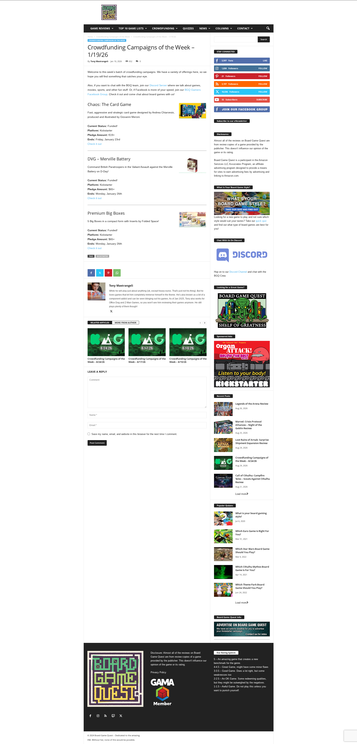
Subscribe (261, 99)
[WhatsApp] (117, 273)
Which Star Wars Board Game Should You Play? (252, 550)
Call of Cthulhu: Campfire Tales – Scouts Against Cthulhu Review (252, 479)
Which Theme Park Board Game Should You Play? (249, 586)
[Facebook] (91, 273)
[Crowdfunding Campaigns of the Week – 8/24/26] (106, 342)
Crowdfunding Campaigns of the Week (113, 36)
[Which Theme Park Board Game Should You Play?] (223, 590)
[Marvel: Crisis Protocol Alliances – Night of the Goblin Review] (223, 427)
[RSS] (106, 716)
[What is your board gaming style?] (223, 518)
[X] (100, 273)
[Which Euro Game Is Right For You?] (223, 536)
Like (265, 60)
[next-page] (205, 323)
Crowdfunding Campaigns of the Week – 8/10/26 (188, 360)
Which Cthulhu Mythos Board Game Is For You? (252, 568)
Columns (222, 28)
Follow (262, 68)
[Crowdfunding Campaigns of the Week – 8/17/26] (147, 342)
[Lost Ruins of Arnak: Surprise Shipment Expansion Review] (223, 445)
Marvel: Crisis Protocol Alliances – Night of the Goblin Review (248, 425)
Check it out (95, 143)
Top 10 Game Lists (131, 28)
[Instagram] (99, 716)
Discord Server (158, 85)
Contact (243, 28)
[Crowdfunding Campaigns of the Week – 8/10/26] (188, 342)
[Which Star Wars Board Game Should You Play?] (223, 554)
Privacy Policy (158, 672)
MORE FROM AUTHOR (125, 322)
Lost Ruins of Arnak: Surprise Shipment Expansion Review (252, 441)
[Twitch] (114, 716)
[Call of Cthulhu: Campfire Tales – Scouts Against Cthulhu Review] (223, 481)
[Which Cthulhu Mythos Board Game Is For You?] (223, 572)
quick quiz (261, 221)
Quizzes (188, 28)
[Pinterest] (108, 273)
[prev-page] (200, 323)
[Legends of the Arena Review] (223, 409)
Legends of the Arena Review (251, 403)
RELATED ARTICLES (100, 322)
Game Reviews (100, 28)
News (203, 28)
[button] (268, 28)
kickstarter (102, 256)
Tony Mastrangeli (99, 61)
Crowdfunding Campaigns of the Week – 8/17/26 (147, 360)
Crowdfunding (163, 28)
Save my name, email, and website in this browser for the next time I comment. (134, 434)
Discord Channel (238, 271)
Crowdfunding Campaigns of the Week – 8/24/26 (106, 360)
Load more (241, 494)
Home (90, 36)
